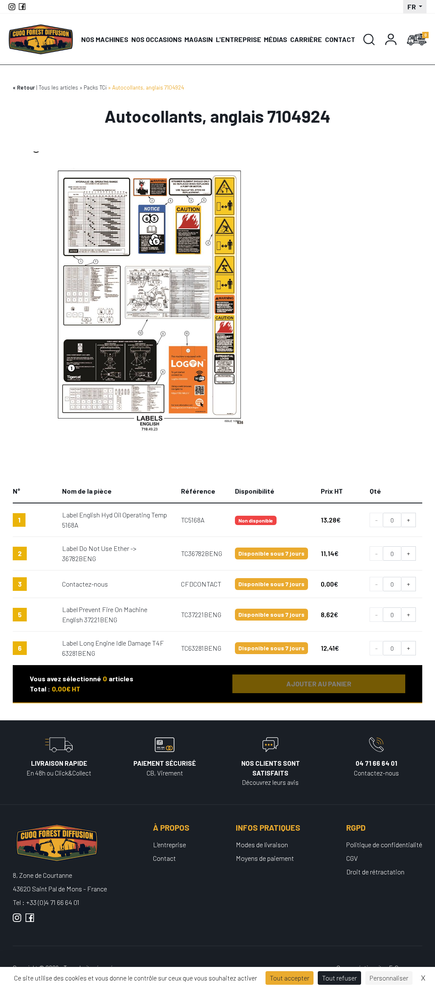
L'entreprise (238, 39)
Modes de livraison (262, 844)
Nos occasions (156, 39)
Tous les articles (58, 87)
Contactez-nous (85, 584)
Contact (340, 39)
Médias (275, 39)
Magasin (198, 39)
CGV (352, 858)
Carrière (306, 39)
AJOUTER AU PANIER (318, 684)
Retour (26, 87)
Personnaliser (389, 978)
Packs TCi (95, 87)
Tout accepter (289, 978)
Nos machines (104, 39)
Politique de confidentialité (384, 844)
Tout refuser (339, 978)
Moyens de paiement (265, 858)
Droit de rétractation (375, 872)
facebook (29, 921)
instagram (17, 921)
